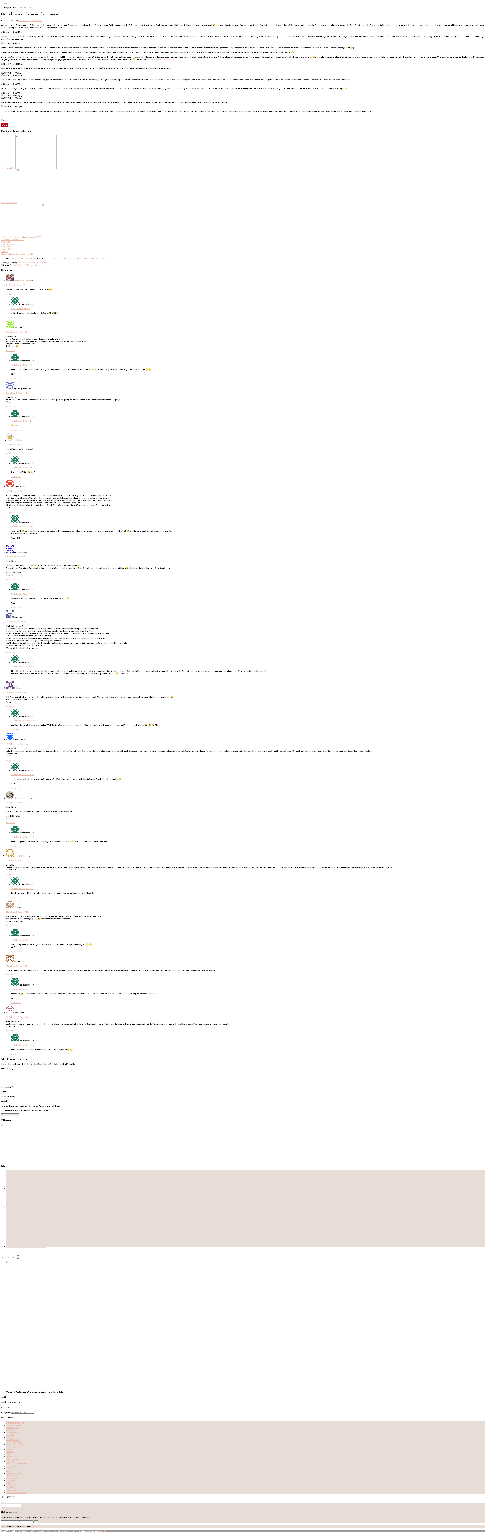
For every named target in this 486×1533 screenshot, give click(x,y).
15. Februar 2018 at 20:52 (17, 912)
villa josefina (11, 1478)
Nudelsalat (6, 242)
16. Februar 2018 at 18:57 (17, 332)
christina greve (12, 1427)
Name (3, 1091)
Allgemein (16, 258)
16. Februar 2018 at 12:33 (17, 444)
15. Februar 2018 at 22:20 (22, 774)
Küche (23, 258)
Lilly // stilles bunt (21, 798)
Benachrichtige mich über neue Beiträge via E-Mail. (26, 1110)
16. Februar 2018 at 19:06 (22, 365)
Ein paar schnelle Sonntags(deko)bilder (18, 254)
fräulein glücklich (13, 1432)
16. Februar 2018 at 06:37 (17, 621)
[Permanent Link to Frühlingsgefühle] (36, 168)
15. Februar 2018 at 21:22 (22, 989)
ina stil (9, 1437)
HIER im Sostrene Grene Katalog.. (160, 59)
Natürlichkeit (100, 258)
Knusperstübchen (13, 1442)
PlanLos (4, 251)
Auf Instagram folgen (12, 1505)
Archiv (4, 1402)
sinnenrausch (11, 1466)
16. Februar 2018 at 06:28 (17, 692)
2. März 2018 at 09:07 (15, 285)
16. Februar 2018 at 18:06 (22, 526)
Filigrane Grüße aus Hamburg (29, 265)
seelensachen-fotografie (16, 1463)
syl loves (9, 1468)
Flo (15, 961)
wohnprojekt (11, 1490)
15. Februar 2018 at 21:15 (17, 860)
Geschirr (47, 258)
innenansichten (12, 1439)
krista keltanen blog (14, 1444)
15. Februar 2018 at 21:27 (22, 837)
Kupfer (72, 258)
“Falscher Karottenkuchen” (12, 239)
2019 (33, 1526)
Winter (29, 258)
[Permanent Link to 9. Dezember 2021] (37, 202)
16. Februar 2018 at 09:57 (22, 594)
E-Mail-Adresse (8, 1096)
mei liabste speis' (13, 1456)
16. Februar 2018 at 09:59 (22, 666)
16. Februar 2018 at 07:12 (17, 556)
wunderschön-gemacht (16, 1492)
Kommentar (7, 1087)
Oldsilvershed (12, 1459)
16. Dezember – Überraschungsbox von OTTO (21, 237)
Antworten (10, 294)
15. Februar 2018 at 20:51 (17, 966)
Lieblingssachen (82, 258)
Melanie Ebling (20, 856)
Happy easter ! (7, 244)
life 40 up (10, 1449)
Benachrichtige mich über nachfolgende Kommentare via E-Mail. (32, 1105)
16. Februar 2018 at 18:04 (22, 421)
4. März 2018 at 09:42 (20, 308)
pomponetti (11, 1461)
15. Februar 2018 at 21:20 (22, 1045)
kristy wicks (11, 1447)
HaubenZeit (6, 249)
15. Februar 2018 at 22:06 (17, 744)
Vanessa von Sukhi (21, 280)
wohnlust (10, 1487)
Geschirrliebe (57, 258)
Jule (15, 907)
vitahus (9, 1483)
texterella (10, 1471)
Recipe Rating (7, 1068)
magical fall (6, 246)
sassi (16, 440)
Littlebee (10, 1451)
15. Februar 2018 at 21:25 (17, 802)
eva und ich (11, 1430)
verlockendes (12, 1475)
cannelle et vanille (13, 1425)
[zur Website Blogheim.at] (8, 1497)
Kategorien (6, 1412)
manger (9, 1454)
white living (11, 1485)
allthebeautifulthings (15, 1422)
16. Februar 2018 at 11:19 (17, 491)
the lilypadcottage (14, 1473)
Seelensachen (6, 3)
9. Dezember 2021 (9, 202)
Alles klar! (102, 1531)
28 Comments (36, 20)
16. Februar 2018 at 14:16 (17, 393)
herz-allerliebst (12, 1435)
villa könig (10, 1480)
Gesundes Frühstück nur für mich (32, 262)
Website (4, 1101)
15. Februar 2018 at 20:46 (17, 1017)
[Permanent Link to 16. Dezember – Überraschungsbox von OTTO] (62, 237)
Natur (92, 258)
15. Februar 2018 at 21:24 (22, 940)
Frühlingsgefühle (8, 168)
